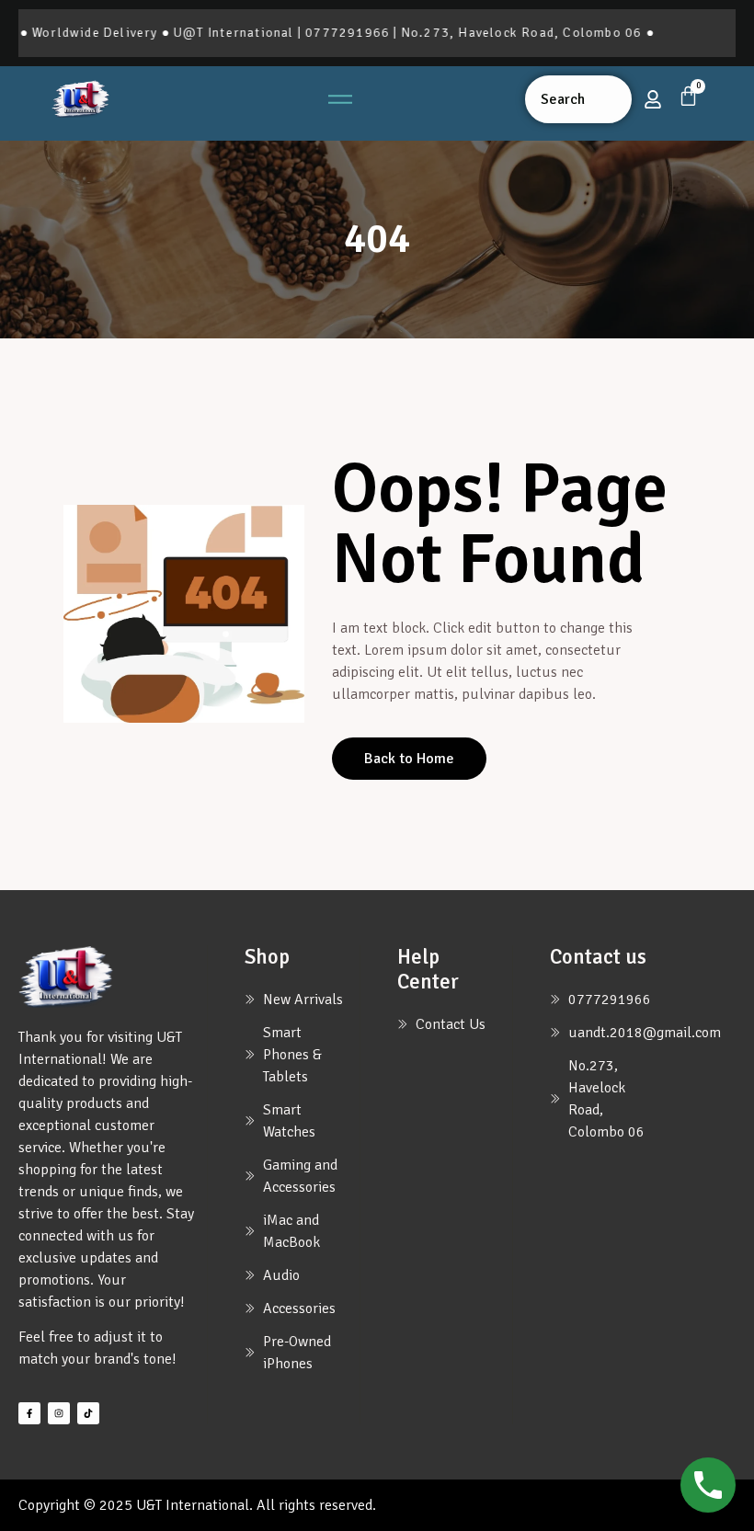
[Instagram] (59, 1413)
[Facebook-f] (29, 1413)
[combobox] (578, 99)
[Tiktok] (88, 1413)
